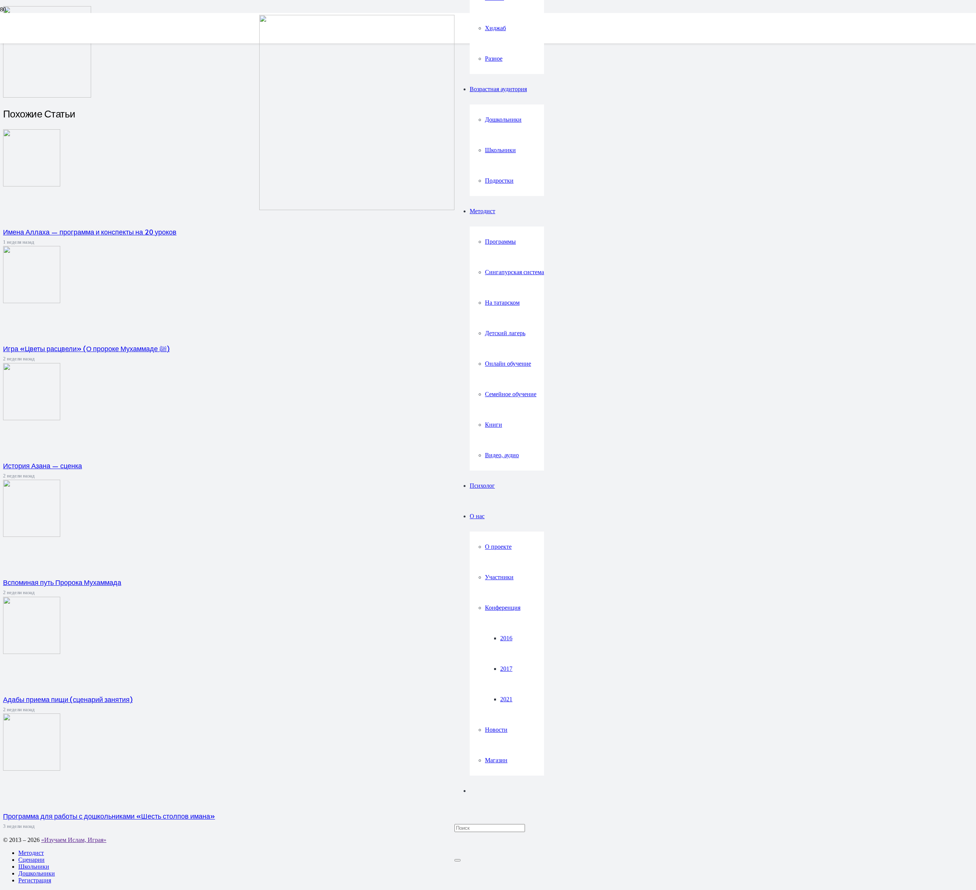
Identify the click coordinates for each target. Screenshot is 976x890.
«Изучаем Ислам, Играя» (73, 840)
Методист (31, 853)
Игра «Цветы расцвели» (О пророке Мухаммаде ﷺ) (86, 348)
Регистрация (34, 880)
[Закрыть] (457, 860)
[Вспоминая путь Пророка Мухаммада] (31, 535)
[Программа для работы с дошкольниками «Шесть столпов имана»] (31, 768)
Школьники (33, 866)
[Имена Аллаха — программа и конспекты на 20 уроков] (31, 184)
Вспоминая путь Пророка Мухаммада (62, 582)
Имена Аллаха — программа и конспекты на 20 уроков (90, 231)
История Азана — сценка (42, 465)
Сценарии (31, 859)
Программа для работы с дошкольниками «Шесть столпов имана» (109, 816)
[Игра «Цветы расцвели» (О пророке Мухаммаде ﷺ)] (31, 301)
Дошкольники (36, 873)
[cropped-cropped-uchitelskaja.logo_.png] (356, 208)
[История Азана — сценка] (31, 418)
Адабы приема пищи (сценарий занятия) (68, 699)
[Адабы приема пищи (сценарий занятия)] (31, 652)
